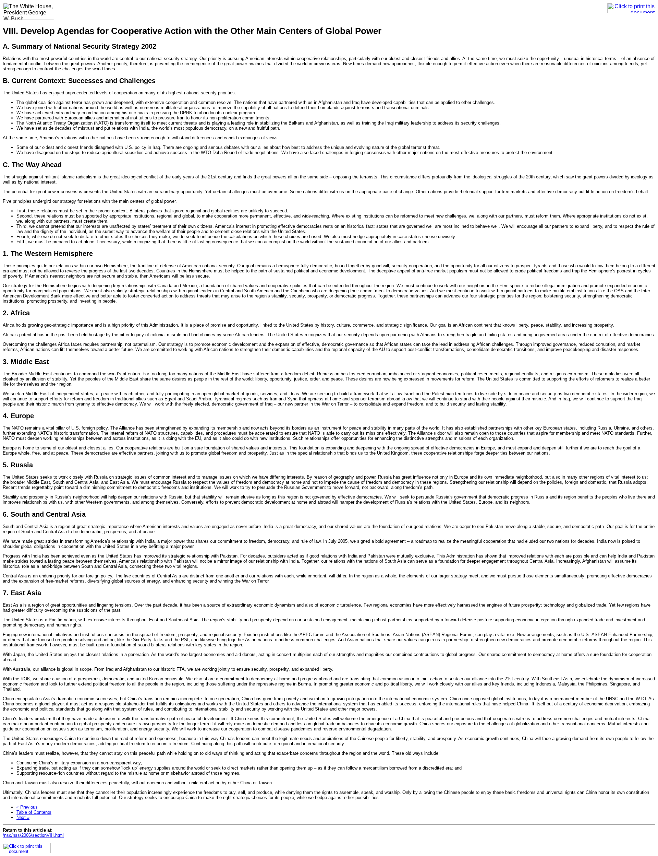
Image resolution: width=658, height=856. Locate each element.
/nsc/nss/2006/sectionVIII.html (33, 835)
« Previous (27, 807)
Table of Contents (33, 812)
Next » (22, 817)
